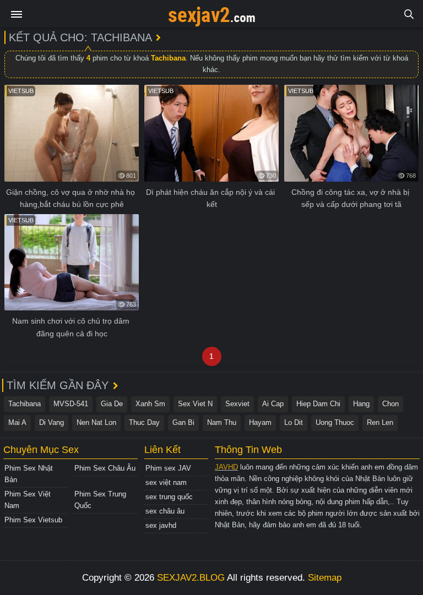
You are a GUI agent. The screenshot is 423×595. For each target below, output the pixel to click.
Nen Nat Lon (96, 422)
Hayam (260, 422)
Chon (390, 404)
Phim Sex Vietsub (33, 520)
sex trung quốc (169, 497)
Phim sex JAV (168, 468)
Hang (361, 404)
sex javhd (160, 525)
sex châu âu (165, 511)
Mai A (17, 422)
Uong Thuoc (335, 422)
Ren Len (380, 422)
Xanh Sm (150, 404)
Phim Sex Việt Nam (27, 500)
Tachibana (24, 404)
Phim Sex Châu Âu (104, 468)
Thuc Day (144, 422)
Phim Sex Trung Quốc (100, 500)
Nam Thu (221, 422)
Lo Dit (293, 422)
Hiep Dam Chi (318, 404)
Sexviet (237, 404)
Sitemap (324, 577)
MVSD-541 (70, 404)
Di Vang (51, 422)
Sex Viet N (195, 404)
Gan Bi (183, 422)
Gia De (112, 404)
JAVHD (226, 467)
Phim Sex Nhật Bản (28, 474)
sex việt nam (166, 482)
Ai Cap (273, 404)
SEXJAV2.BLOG (191, 577)
